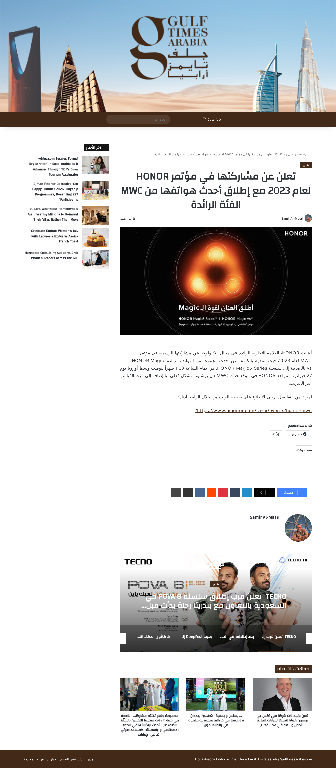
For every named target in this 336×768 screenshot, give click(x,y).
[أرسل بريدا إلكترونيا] (279, 218)
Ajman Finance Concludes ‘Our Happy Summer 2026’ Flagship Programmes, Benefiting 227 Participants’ (55, 192)
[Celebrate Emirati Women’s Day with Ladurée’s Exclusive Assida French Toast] (95, 237)
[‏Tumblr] (235, 492)
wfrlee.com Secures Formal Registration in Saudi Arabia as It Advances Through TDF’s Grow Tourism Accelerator (53, 166)
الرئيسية (303, 154)
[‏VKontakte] (200, 492)
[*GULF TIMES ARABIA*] (168, 56)
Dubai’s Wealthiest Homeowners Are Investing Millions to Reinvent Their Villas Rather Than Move (53, 214)
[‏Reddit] (211, 492)
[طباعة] (176, 492)
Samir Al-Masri (292, 218)
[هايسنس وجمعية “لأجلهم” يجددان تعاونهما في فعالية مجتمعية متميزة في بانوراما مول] (215, 694)
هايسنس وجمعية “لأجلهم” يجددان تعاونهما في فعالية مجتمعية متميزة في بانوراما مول (216, 720)
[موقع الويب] (277, 526)
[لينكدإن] (247, 492)
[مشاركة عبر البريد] (188, 492)
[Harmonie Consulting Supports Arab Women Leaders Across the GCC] (95, 259)
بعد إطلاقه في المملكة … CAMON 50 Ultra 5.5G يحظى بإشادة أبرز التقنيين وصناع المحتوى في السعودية (215, 605)
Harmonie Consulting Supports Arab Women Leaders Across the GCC (51, 255)
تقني (291, 154)
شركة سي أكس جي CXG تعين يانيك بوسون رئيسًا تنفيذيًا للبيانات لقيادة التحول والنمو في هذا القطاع (282, 720)
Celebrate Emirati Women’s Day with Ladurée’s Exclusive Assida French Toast (54, 236)
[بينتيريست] (223, 492)
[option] (216, 603)
